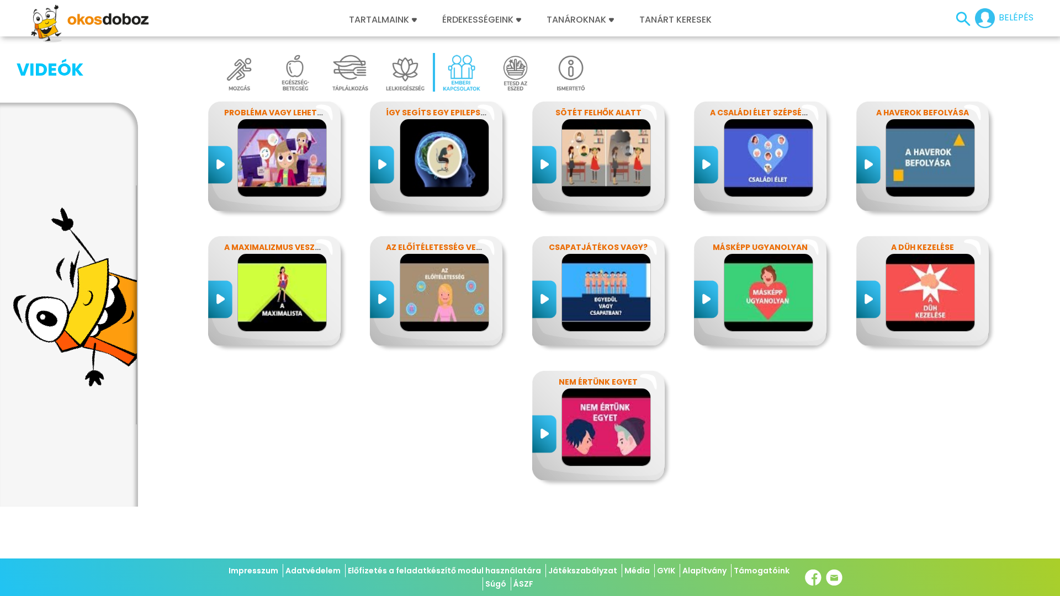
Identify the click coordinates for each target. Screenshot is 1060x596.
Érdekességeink (479, 19)
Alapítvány (704, 570)
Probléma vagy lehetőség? (283, 112)
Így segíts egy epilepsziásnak (450, 112)
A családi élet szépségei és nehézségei (793, 112)
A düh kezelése (922, 247)
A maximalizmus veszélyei (279, 247)
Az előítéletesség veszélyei (446, 247)
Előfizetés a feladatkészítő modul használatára (444, 570)
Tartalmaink (379, 19)
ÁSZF (523, 583)
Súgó (495, 583)
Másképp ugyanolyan (760, 247)
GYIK (666, 570)
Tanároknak (576, 19)
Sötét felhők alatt (598, 112)
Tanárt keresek (675, 19)
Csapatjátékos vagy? (598, 247)
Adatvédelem (313, 570)
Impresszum (253, 570)
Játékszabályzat (582, 570)
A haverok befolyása (922, 112)
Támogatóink (761, 570)
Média (637, 570)
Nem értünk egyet (598, 381)
